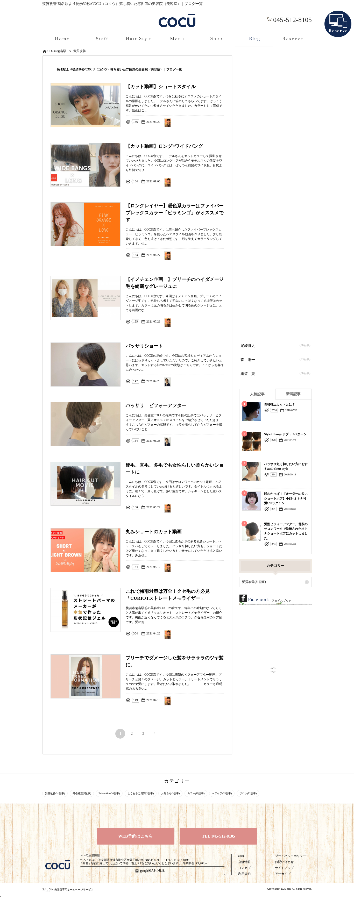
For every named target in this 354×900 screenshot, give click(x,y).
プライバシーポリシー (290, 856)
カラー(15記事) (195, 793)
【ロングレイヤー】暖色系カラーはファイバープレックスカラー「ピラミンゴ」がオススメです (210, 255)
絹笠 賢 (275, 374)
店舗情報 (244, 862)
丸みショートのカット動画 (210, 567)
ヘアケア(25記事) (222, 793)
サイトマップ (284, 868)
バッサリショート (210, 381)
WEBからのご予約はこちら (338, 15)
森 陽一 (275, 360)
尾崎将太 (275, 346)
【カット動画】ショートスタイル (210, 122)
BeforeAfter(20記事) (109, 793)
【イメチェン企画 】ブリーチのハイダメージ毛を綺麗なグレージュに (210, 322)
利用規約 (244, 874)
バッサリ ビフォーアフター (210, 441)
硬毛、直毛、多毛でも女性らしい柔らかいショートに (210, 508)
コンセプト (246, 868)
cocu (241, 856)
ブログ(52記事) (248, 793)
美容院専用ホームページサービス (73, 889)
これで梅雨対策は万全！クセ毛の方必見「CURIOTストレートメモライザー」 (210, 634)
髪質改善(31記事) (254, 582)
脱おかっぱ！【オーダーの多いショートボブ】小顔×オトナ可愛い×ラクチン (286, 498)
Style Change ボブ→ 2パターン (285, 434)
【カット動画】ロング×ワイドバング (210, 182)
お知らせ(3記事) (170, 793)
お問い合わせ (284, 862)
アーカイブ (283, 874)
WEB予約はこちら (135, 836)
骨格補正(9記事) (82, 793)
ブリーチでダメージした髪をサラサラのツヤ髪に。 (210, 700)
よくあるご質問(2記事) (141, 793)
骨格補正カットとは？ (279, 404)
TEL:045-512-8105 (218, 836)
